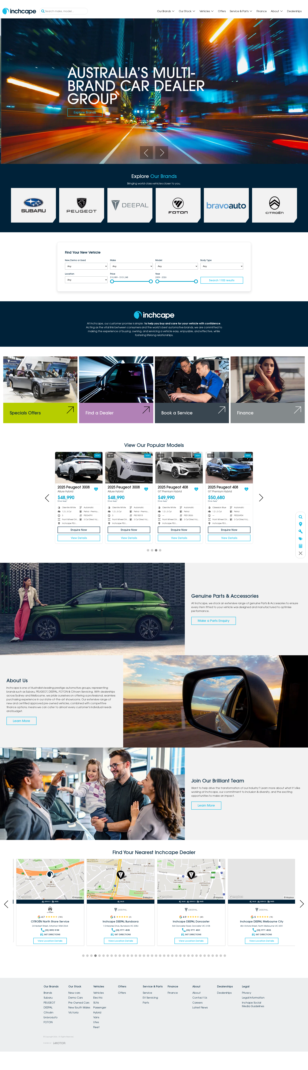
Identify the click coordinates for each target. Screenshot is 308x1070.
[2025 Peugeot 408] (79, 467)
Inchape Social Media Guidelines (253, 1004)
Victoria (73, 1012)
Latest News (200, 1007)
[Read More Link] (48, 879)
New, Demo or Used (75, 260)
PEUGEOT (49, 1002)
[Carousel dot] (148, 550)
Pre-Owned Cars (78, 1002)
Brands (48, 992)
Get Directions (50, 934)
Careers (197, 1002)
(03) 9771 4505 (50, 930)
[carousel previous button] (146, 152)
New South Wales (79, 1007)
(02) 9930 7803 (262, 930)
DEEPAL (48, 1007)
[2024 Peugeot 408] (229, 467)
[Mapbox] (23, 897)
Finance (262, 11)
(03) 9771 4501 (121, 930)
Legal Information (253, 997)
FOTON (48, 1022)
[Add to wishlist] (246, 489)
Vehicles (205, 11)
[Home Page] (19, 11)
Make (113, 260)
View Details (229, 538)
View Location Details (48, 940)
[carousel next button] (161, 152)
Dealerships (294, 11)
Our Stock (185, 11)
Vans (96, 1017)
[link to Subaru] (33, 205)
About (275, 11)
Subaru (48, 997)
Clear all (237, 252)
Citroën (48, 1012)
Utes (96, 1022)
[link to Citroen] (274, 205)
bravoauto (51, 1017)
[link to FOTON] (178, 205)
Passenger (99, 1007)
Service (147, 992)
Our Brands (164, 11)
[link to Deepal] (129, 205)
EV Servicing (150, 997)
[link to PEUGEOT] (81, 205)
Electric (98, 997)
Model (158, 260)
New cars (74, 992)
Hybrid (97, 1012)
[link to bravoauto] (226, 205)
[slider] (112, 281)
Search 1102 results (221, 280)
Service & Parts (239, 11)
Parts (146, 1002)
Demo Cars (75, 997)
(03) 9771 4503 (191, 930)
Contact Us (199, 997)
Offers (222, 11)
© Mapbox (75, 897)
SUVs (96, 1002)
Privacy (246, 992)
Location (69, 274)
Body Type (206, 260)
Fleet (96, 1027)
